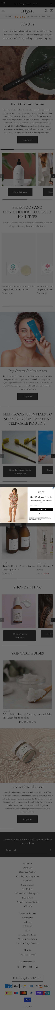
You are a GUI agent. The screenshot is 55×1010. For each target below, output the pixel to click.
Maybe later (41, 513)
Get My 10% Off (41, 509)
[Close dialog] (53, 488)
